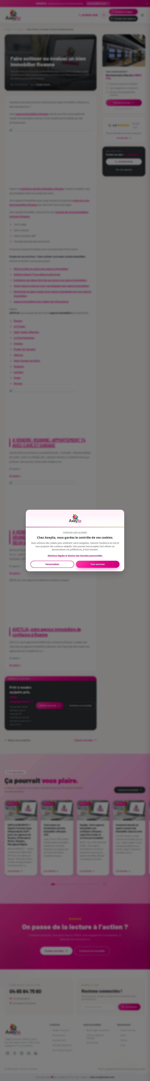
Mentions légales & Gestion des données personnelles (75, 555)
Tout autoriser (98, 564)
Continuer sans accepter (75, 532)
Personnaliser (52, 564)
